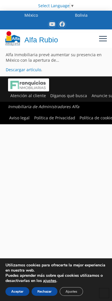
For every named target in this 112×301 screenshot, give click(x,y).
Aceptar (17, 291)
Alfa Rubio (41, 40)
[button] (103, 38)
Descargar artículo (23, 69)
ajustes (49, 280)
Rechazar (44, 291)
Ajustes (71, 291)
